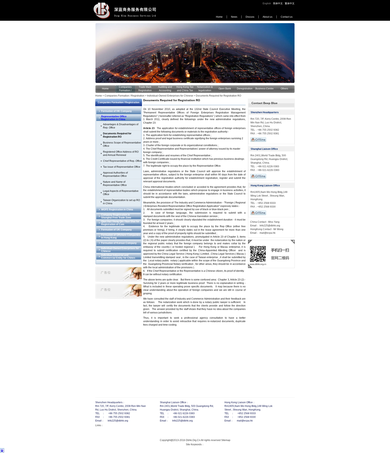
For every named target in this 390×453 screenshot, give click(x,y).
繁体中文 (290, 3)
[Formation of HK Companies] (195, 53)
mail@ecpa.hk (267, 232)
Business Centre (264, 88)
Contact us (286, 16)
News (234, 16)
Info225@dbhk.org (269, 225)
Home (219, 16)
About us (267, 16)
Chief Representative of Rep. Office (122, 161)
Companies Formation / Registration (125, 90)
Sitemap (225, 440)
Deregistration (244, 88)
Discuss (250, 16)
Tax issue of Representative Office (121, 166)
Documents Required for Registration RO (218, 95)
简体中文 (278, 3)
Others (284, 88)
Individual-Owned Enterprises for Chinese (170, 95)
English (267, 3)
